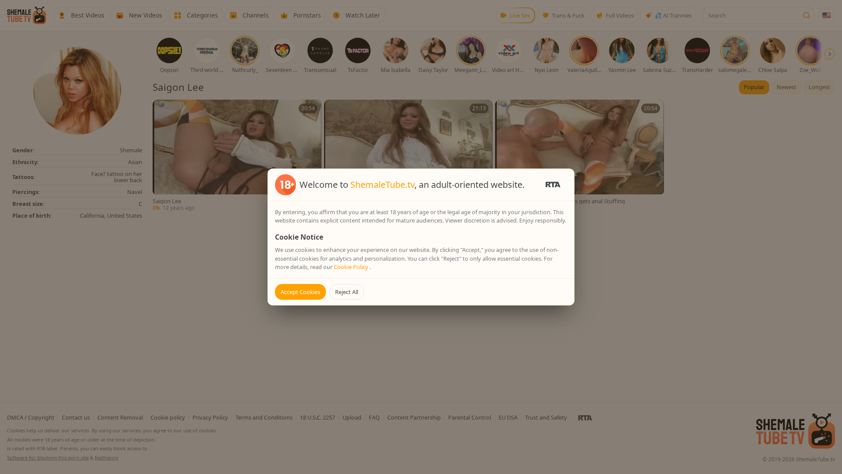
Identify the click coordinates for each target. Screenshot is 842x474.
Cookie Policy (352, 267)
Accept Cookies (300, 292)
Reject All (346, 292)
